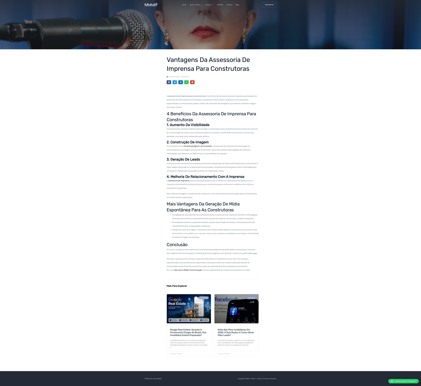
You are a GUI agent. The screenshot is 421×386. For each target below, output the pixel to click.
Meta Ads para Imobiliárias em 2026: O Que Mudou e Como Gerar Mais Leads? (236, 332)
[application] (201, 5)
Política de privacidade (153, 379)
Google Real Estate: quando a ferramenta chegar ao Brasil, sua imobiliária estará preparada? (188, 332)
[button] (269, 4)
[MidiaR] (151, 4)
